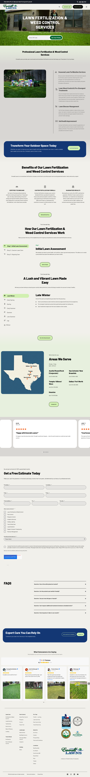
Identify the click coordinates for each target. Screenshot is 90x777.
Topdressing (8, 723)
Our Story (35, 732)
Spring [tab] (9, 304)
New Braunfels (36, 748)
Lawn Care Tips (36, 719)
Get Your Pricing (56, 37)
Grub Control (8, 726)
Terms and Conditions (38, 740)
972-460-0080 (74, 384)
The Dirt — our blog (37, 717)
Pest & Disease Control (9, 742)
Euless (34, 763)
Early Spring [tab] (10, 300)
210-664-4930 (74, 376)
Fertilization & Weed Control (10, 717)
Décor (20, 749)
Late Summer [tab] (11, 316)
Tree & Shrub (9, 736)
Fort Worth (35, 750)
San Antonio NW (36, 753)
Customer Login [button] (67, 6)
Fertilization (8, 739)
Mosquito (21, 719)
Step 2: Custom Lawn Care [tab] (15, 250)
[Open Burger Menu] (86, 7)
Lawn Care (8, 714)
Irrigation (21, 741)
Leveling (7, 731)
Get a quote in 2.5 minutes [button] (68, 634)
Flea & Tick (21, 724)
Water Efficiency (9, 729)
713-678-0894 (54, 395)
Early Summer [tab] (11, 308)
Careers (35, 735)
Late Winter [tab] (11, 296)
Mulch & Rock (22, 732)
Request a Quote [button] (77, 6)
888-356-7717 (82, 2)
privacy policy (22, 550)
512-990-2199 (54, 376)
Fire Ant (21, 722)
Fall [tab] (8, 321)
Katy (34, 758)
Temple (34, 761)
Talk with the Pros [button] (45, 214)
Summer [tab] (9, 312)
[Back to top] (87, 774)
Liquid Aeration (9, 721)
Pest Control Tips (37, 722)
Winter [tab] (8, 325)
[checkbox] (45, 522)
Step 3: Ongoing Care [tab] (13, 254)
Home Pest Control (23, 717)
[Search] (59, 6)
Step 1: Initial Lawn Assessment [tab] (17, 246)
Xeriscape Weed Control (22, 738)
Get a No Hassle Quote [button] (45, 337)
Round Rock (35, 755)
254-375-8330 (54, 387)
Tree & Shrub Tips (37, 724)
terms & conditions (11, 550)
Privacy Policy (36, 737)
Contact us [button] (80, 634)
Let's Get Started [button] (74, 148)
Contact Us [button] (53, 404)
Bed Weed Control (23, 735)
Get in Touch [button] (45, 264)
